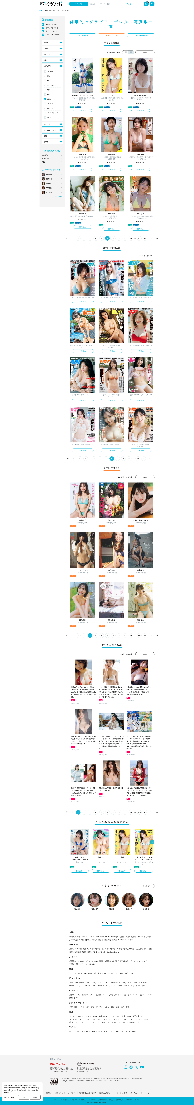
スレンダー (50, 71)
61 (139, 238)
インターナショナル (52, 113)
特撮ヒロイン (77, 1022)
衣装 (45, 60)
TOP (41, 11)
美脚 (48, 90)
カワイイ (131, 995)
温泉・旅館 (123, 1007)
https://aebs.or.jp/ (66, 1081)
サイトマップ (145, 1093)
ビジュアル (47, 66)
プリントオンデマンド (138, 961)
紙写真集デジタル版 (77, 961)
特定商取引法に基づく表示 (87, 1093)
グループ (97, 1007)
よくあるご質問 (122, 1093)
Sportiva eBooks (113, 952)
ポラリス (83, 964)
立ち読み (82, 110)
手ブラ (75, 1031)
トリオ (84, 1007)
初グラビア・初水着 (92, 1031)
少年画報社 (73, 940)
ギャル (49, 117)
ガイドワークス (83, 937)
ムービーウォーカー (125, 940)
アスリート (119, 1022)
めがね (113, 973)
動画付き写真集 (105, 961)
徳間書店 (88, 940)
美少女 (75, 995)
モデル (115, 1016)
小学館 (148, 937)
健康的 (49, 99)
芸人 (106, 1022)
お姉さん (88, 995)
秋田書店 (72, 937)
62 (145, 238)
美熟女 (102, 995)
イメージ (47, 124)
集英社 (133, 937)
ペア (73, 1007)
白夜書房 (107, 940)
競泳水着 (100, 973)
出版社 (46, 43)
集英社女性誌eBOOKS (77, 952)
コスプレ (76, 973)
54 (143, 459)
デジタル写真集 (51, 24)
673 (139, 812)
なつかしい (115, 995)
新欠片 (94, 940)
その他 (46, 142)
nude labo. (92, 964)
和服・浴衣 (127, 973)
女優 (103, 1016)
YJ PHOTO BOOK (94, 949)
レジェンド (93, 1022)
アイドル (91, 1016)
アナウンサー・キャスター (115, 1019)
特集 (43, 162)
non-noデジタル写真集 (143, 949)
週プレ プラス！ (51, 31)
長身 (48, 94)
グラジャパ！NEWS (53, 35)
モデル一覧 (57, 197)
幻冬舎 (127, 937)
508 (145, 636)
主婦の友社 (141, 937)
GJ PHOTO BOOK (109, 949)
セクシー (146, 995)
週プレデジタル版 (52, 28)
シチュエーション (50, 130)
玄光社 (121, 937)
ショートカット (51, 85)
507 (139, 636)
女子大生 (139, 1016)
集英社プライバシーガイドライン (65, 1093)
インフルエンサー (139, 1019)
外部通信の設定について (106, 1093)
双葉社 (114, 940)
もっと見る (147, 886)
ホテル (109, 1007)
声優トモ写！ (74, 964)
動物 (120, 1031)
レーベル (47, 48)
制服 (88, 973)
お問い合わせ (133, 1093)
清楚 (74, 998)
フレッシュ (50, 103)
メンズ (109, 1031)
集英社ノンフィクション (96, 952)
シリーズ (47, 54)
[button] (152, 842)
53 (138, 459)
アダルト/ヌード (133, 1022)
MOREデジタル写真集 (125, 949)
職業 (45, 136)
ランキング (45, 158)
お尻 (48, 80)
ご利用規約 (48, 1093)
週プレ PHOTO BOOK (77, 949)
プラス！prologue (91, 961)
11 (129, 459)
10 (131, 238)
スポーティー (50, 108)
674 (145, 812)
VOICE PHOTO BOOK (120, 961)
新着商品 (45, 155)
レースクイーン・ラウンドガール (85, 1019)
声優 (127, 1016)
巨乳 (48, 76)
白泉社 (100, 940)
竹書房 (81, 940)
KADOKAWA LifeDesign (109, 937)
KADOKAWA (94, 937)
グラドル (76, 1016)
